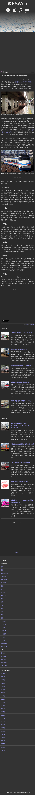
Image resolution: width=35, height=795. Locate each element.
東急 (2, 586)
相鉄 (2, 602)
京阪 (2, 608)
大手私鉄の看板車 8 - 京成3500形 (20, 382)
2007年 (3, 734)
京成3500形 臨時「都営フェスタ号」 (21, 401)
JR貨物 (3, 640)
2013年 (3, 715)
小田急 (3, 592)
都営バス (3, 659)
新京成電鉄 (4, 579)
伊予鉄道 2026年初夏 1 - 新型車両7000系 (22, 444)
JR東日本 (3, 624)
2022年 (3, 686)
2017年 (3, 702)
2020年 (3, 692)
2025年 (3, 677)
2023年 (3, 683)
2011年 (3, 721)
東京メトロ (4, 595)
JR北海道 (3, 634)
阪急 (2, 614)
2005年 (3, 740)
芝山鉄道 (3, 582)
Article (14, 10)
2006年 (3, 737)
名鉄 (2, 605)
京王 (2, 589)
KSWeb (17, 3)
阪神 (2, 618)
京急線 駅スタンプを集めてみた (20, 481)
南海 (2, 611)
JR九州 (3, 637)
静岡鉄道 (3, 621)
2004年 (3, 744)
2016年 (3, 705)
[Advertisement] (17, 51)
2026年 (3, 673)
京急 (2, 570)
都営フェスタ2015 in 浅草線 (23, 82)
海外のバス (4, 662)
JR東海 (3, 627)
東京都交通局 (4, 573)
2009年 (3, 728)
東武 (2, 599)
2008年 (3, 731)
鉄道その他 (4, 646)
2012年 (3, 718)
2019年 (3, 696)
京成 (26, 324)
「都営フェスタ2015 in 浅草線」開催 (21, 332)
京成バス (3, 656)
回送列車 (32, 324)
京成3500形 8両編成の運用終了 (19, 349)
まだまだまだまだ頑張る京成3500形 (21, 365)
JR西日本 (3, 630)
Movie (27, 10)
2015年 (3, 708)
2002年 (3, 750)
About (8, 10)
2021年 (3, 689)
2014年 (3, 712)
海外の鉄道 (4, 643)
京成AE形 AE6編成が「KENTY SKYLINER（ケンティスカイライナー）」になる (21, 425)
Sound (20, 10)
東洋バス (3, 653)
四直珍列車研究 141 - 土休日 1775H (21, 462)
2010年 (3, 724)
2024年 (3, 680)
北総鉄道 (3, 576)
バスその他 (4, 666)
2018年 (3, 699)
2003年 (3, 747)
